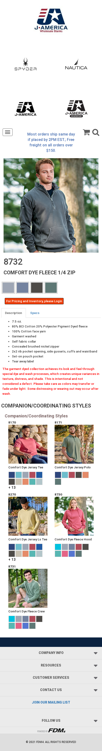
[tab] (13, 313)
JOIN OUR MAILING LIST (51, 702)
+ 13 (12, 487)
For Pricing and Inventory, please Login (34, 301)
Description (13, 313)
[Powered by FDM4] (51, 730)
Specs (34, 313)
